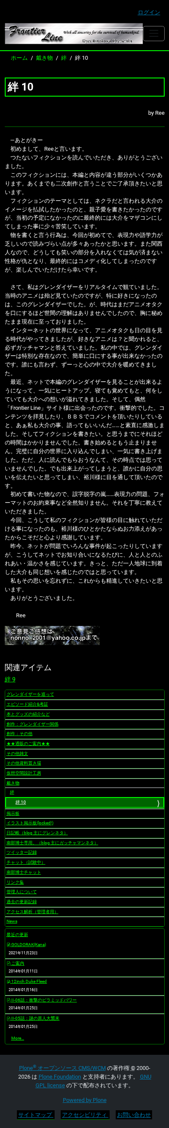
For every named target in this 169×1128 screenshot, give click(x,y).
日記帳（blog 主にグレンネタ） (37, 832)
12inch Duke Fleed (28, 981)
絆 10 (21, 802)
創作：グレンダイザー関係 (32, 724)
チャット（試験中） (26, 862)
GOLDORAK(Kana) (28, 944)
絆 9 (10, 679)
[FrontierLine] (74, 33)
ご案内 (17, 963)
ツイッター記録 (21, 852)
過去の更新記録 (21, 901)
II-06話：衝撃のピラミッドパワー (43, 1000)
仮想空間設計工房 (23, 773)
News (11, 921)
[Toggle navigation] (153, 33)
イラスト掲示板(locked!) (29, 822)
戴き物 (44, 58)
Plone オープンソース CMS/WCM (62, 1068)
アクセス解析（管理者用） (32, 911)
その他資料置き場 (23, 763)
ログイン (149, 12)
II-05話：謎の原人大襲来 (34, 1018)
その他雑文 (17, 753)
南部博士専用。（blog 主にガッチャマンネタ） (52, 842)
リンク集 (15, 882)
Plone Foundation (60, 1076)
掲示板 (13, 813)
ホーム (19, 58)
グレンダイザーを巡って (30, 694)
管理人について (21, 891)
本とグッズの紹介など (28, 714)
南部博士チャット (23, 872)
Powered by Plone (85, 1100)
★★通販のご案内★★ (28, 743)
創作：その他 (19, 733)
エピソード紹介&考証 (27, 704)
